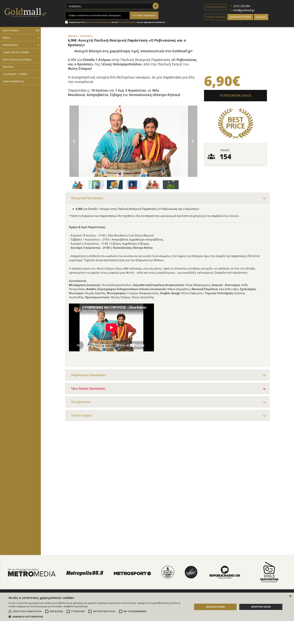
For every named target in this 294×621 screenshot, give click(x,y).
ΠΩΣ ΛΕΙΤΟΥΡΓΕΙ (215, 7)
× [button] (290, 596)
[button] (98, 616)
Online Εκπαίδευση (13, 81)
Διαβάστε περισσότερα (75, 606)
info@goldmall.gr (244, 10)
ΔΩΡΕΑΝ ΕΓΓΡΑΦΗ (240, 17)
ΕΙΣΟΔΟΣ (261, 17)
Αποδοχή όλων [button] (215, 606)
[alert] (147, 607)
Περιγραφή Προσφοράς (87, 198)
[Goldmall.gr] (25, 12)
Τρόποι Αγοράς (81, 415)
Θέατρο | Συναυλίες (80, 35)
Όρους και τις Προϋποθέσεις (98, 22)
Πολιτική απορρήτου (127, 22)
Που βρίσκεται (81, 402)
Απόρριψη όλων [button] (261, 606)
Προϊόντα (8, 66)
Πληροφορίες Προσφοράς (88, 375)
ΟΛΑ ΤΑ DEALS (21, 30)
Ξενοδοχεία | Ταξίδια (15, 74)
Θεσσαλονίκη (10, 44)
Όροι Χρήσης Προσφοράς (88, 388)
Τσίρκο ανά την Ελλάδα (16, 52)
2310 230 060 (241, 6)
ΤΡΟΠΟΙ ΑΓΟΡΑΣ (215, 17)
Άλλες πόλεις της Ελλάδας (17, 59)
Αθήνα (6, 37)
